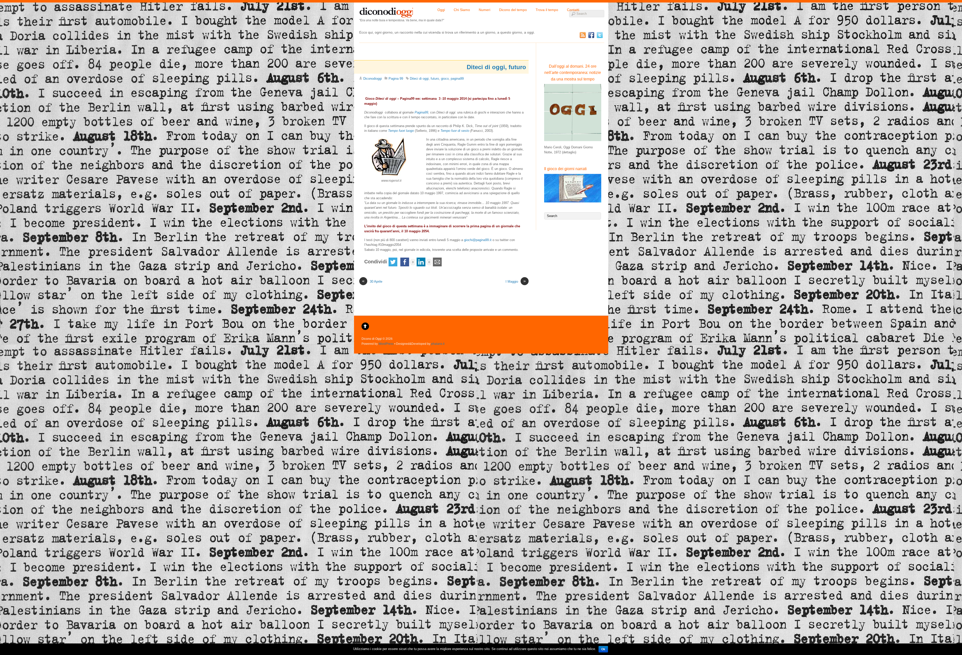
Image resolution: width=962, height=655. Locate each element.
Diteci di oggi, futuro (496, 67)
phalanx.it (437, 343)
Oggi (441, 10)
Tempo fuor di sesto (454, 131)
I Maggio (516, 281)
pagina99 (457, 78)
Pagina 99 (396, 78)
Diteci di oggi (419, 78)
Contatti (573, 10)
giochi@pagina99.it (478, 240)
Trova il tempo (547, 10)
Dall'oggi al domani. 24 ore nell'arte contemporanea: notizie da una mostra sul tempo (572, 72)
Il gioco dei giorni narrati (565, 169)
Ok (603, 649)
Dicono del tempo (513, 10)
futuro (435, 78)
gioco (445, 78)
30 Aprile (372, 281)
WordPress (386, 343)
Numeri (484, 10)
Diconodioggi (372, 78)
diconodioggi (386, 11)
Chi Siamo (462, 10)
